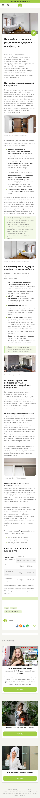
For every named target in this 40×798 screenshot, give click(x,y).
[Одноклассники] (20, 626)
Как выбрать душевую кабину (20, 772)
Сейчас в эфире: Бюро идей (20, 1)
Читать (20, 689)
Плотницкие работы (13, 611)
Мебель (13, 608)
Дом (6, 608)
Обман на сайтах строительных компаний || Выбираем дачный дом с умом (20, 671)
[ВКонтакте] (17, 626)
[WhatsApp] (27, 626)
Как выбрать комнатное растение (20, 727)
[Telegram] (24, 626)
